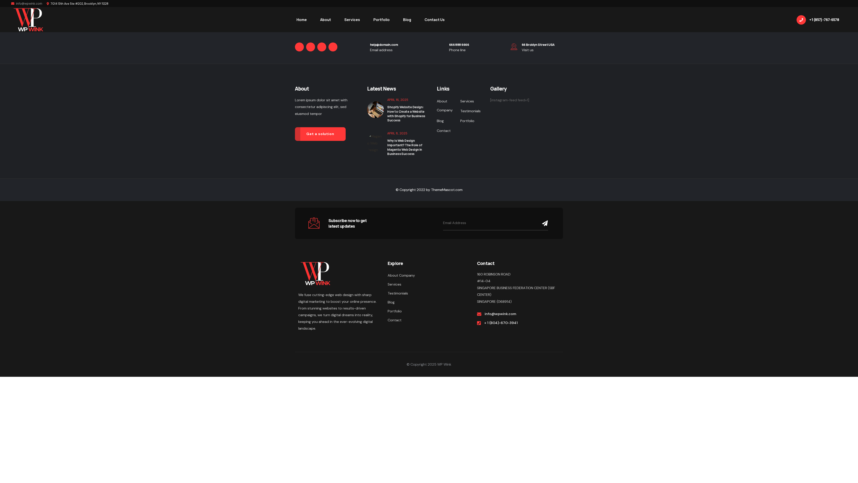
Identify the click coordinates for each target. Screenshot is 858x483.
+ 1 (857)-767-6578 (824, 19)
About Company (445, 105)
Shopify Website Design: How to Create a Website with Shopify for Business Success (406, 113)
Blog (440, 121)
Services (467, 101)
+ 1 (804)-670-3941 (501, 322)
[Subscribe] (544, 223)
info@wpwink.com (28, 3)
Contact (444, 130)
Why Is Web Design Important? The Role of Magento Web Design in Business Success (404, 147)
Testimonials (470, 111)
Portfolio (467, 121)
